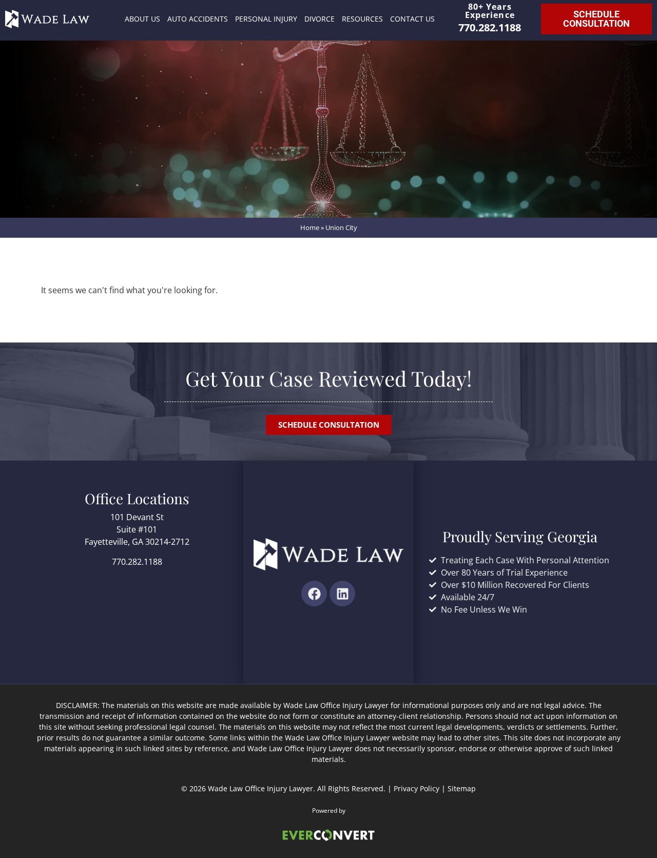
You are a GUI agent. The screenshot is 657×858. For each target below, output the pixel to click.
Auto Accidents (197, 19)
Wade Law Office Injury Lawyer (260, 788)
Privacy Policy (416, 788)
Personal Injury (266, 19)
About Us (142, 19)
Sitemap (462, 788)
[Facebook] (314, 593)
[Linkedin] (342, 593)
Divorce (319, 19)
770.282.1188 (489, 27)
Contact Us (412, 19)
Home (309, 227)
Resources (362, 19)
